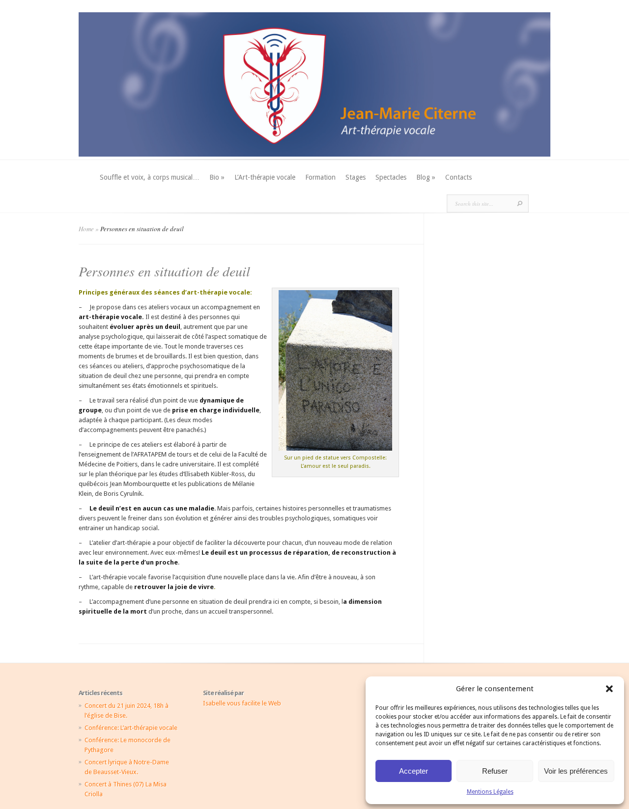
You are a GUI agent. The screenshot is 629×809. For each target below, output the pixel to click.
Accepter (413, 771)
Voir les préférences (576, 771)
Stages (355, 177)
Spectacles (390, 177)
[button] (609, 689)
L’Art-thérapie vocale (264, 177)
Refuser (495, 771)
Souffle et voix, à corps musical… (150, 177)
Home (86, 228)
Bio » (217, 177)
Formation (320, 177)
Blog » (425, 177)
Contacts (458, 177)
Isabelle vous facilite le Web (242, 703)
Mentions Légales (490, 791)
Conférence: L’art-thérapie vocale (131, 727)
